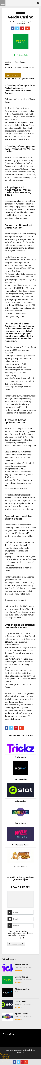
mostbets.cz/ (5, 1056)
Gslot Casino (20, 801)
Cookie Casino (20, 867)
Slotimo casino (20, 779)
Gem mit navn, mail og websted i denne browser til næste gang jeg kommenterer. (20, 933)
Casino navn (20, 13)
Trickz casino (20, 757)
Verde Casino (21, 977)
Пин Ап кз (4, 1054)
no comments (21, 23)
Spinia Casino (20, 823)
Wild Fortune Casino (20, 845)
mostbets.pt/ (4, 1058)
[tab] (20, 55)
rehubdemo (12, 22)
